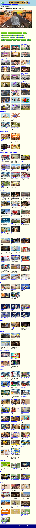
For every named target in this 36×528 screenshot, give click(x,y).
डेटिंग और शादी (9, 39)
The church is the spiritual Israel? (5, 140)
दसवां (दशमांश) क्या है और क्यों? (25, 479)
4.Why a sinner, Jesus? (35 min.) (15, 479)
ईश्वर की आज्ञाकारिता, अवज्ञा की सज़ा (15, 128)
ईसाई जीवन (3, 39)
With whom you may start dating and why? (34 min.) (15, 468)
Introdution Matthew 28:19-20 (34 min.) (5, 515)
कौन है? (3, 37)
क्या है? (22, 35)
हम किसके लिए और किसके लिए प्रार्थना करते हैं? (15, 328)
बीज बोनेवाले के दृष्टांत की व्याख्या (5, 421)
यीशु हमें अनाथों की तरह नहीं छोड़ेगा (25, 177)
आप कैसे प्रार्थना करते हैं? (4, 328)
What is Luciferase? (14, 297)
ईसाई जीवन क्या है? (13, 289)
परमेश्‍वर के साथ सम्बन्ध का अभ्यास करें (25, 421)
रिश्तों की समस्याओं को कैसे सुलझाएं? (14, 437)
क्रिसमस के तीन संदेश (3, 445)
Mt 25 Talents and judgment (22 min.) (25, 161)
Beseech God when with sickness (4, 128)
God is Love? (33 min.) (14, 358)
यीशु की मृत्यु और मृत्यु (3, 497)
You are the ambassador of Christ (5, 387)
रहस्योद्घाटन (34, 2)
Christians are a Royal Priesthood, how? (14, 377)
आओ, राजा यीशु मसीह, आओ (4, 317)
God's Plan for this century (15, 365)
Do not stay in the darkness (25, 169)
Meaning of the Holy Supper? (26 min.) (4, 523)
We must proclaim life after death (25, 378)
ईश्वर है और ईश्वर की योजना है (20, 37)
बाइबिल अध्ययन (29, 3)
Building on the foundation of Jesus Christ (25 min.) (25, 396)
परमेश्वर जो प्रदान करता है (14, 421)
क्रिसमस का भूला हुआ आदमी (24, 437)
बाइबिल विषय (17, 35)
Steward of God (3, 377)
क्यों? (14, 39)
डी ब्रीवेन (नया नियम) (10, 35)
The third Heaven (13, 260)
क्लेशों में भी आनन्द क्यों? (4, 429)
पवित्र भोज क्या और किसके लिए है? (25, 506)
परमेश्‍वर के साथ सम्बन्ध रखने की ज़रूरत (5, 412)
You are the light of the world (15, 386)
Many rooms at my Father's (15, 177)
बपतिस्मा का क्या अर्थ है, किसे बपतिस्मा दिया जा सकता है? (14, 506)
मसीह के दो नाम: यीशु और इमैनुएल (15, 445)
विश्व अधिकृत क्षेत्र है (3, 279)
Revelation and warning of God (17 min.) (25, 446)
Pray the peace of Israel (24, 327)
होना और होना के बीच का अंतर (24, 429)
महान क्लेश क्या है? (3, 298)
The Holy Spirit (3, 346)
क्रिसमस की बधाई (23, 243)
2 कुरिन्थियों (3, 35)
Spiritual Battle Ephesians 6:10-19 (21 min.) (25, 387)
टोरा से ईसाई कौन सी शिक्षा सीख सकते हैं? (25, 279)
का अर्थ (18, 39)
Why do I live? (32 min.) (4, 479)
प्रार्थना (7, 37)
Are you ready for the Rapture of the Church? (4, 455)
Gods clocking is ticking (14, 453)
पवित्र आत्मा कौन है (13, 317)
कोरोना (29, 39)
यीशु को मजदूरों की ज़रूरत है (4, 395)
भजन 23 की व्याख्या (13, 429)
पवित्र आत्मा (12, 37)
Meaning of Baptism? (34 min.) (24, 515)
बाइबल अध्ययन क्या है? (3, 289)
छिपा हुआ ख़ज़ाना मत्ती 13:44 (4, 437)
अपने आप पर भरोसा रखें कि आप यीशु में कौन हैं (25, 412)
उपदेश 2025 (23, 39)
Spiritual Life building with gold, (15, 395)
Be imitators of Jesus (24, 404)
